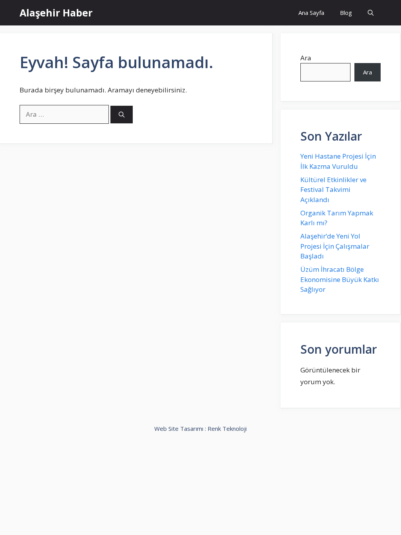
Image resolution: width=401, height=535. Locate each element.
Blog (346, 12)
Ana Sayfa (311, 12)
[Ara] (121, 114)
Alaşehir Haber (56, 12)
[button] (370, 12)
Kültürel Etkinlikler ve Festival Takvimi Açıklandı (333, 189)
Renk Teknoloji (227, 428)
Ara (305, 57)
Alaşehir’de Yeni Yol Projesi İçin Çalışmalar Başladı (334, 245)
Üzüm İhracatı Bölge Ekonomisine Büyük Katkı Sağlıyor (339, 279)
